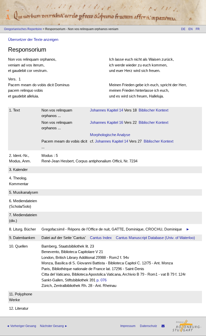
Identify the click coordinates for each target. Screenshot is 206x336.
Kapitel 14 (114, 110)
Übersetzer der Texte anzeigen (33, 39)
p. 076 (101, 280)
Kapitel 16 (114, 122)
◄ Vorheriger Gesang (21, 326)
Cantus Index (101, 238)
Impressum (127, 326)
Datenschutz (148, 326)
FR (198, 29)
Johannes (98, 110)
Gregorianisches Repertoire (23, 29)
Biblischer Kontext (153, 110)
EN (190, 29)
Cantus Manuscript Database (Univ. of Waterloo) (155, 238)
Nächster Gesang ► (54, 326)
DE (183, 29)
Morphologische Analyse (110, 135)
